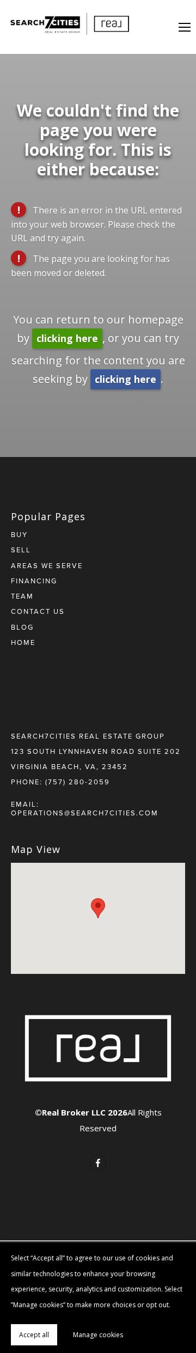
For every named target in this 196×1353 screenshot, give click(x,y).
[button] (98, 908)
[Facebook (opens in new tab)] (98, 1163)
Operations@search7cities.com (84, 813)
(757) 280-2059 (77, 782)
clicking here (67, 338)
